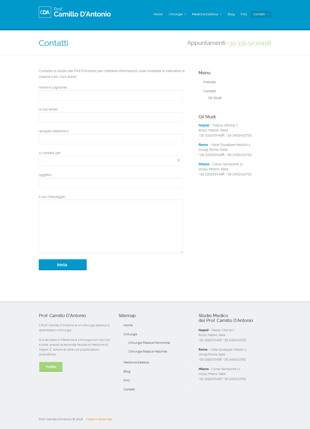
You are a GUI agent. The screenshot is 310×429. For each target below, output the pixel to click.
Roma (203, 145)
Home (158, 14)
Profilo (51, 367)
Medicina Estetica (205, 14)
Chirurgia (175, 14)
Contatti (259, 14)
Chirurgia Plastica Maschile (147, 351)
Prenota (209, 82)
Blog (231, 14)
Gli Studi (215, 98)
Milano (204, 164)
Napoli (204, 125)
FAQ (244, 14)
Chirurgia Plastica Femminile (149, 343)
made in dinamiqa (99, 419)
